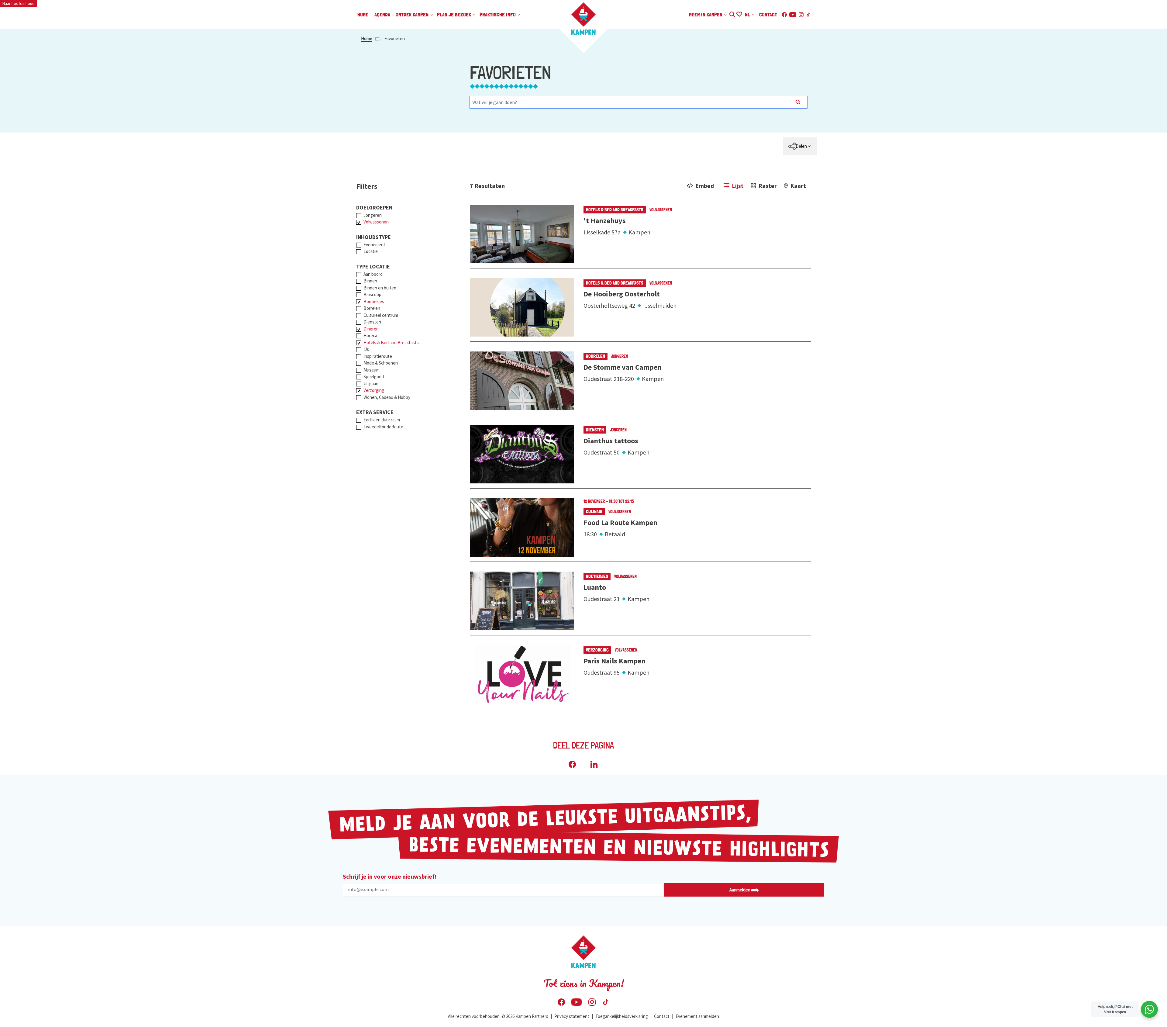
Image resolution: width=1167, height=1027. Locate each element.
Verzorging (373, 390)
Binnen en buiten (379, 288)
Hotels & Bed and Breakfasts (391, 342)
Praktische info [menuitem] (498, 14)
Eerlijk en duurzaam (381, 420)
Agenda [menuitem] (382, 14)
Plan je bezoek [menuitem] (454, 14)
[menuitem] (800, 146)
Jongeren (372, 215)
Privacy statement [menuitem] (571, 1016)
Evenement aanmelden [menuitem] (697, 1016)
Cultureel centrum (380, 315)
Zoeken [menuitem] (732, 13)
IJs (366, 349)
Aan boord (373, 274)
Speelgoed (373, 376)
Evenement (374, 244)
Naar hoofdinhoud (18, 3)
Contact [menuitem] (768, 14)
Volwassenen (376, 222)
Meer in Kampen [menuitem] (706, 14)
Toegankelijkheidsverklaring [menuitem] (621, 1016)
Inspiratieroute (377, 356)
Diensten (372, 322)
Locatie (370, 251)
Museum (371, 370)
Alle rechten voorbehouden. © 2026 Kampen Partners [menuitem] (498, 1016)
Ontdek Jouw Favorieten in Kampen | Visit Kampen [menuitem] (739, 13)
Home (366, 38)
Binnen (370, 281)
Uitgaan (370, 383)
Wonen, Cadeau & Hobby (386, 397)
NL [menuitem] (748, 14)
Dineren (371, 329)
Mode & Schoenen (380, 363)
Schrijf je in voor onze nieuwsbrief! (390, 876)
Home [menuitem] (362, 14)
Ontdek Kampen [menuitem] (413, 14)
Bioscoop (372, 294)
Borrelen (371, 308)
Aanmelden (740, 890)
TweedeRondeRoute (383, 427)
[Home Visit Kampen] (583, 18)
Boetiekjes (373, 301)
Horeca (370, 335)
